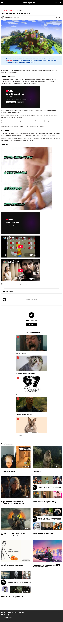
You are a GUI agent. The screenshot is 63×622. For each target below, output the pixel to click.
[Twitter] (2, 614)
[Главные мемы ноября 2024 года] (47, 487)
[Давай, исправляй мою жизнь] (16, 551)
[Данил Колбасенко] (16, 457)
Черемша (19, 435)
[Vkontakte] (5, 614)
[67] (31, 384)
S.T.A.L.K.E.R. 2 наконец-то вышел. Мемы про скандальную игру (13, 534)
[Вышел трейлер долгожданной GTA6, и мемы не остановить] (47, 551)
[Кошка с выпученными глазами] (31, 363)
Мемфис (9, 60)
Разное (15, 612)
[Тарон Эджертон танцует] (31, 404)
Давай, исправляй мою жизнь (12, 565)
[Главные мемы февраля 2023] (16, 582)
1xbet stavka (22, 612)
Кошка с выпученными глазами (25, 373)
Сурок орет (37, 472)
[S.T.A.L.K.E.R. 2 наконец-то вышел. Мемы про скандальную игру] (16, 519)
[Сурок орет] (47, 457)
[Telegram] (8, 614)
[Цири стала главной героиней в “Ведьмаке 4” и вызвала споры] (16, 487)
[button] (2, 2)
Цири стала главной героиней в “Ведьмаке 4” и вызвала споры (12, 502)
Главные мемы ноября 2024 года (44, 502)
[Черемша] (31, 425)
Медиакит (10, 612)
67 (16, 394)
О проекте (3, 612)
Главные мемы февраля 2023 (12, 597)
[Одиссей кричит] (31, 343)
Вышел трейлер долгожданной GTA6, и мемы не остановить (47, 565)
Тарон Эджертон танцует (24, 414)
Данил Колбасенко (8, 472)
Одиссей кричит (21, 353)
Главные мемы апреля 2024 (43, 533)
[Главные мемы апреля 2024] (47, 519)
